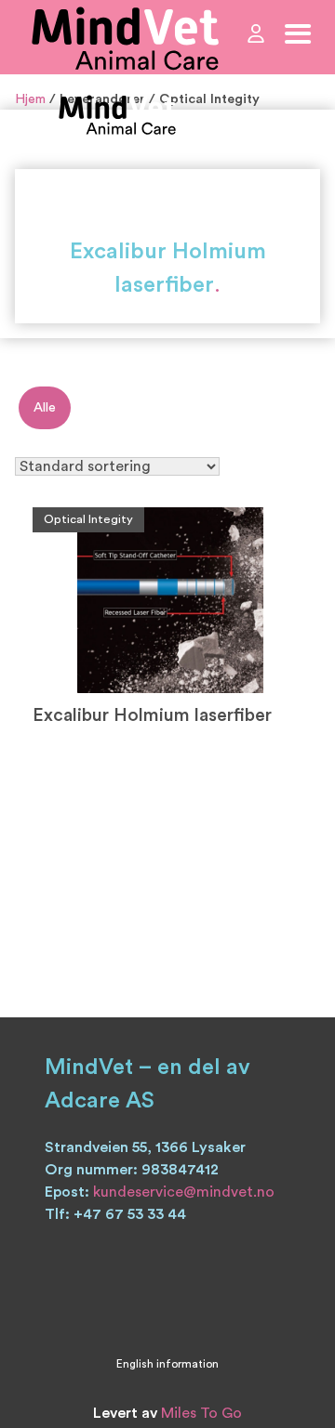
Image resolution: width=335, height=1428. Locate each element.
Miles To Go (201, 1413)
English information (167, 1363)
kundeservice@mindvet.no (184, 1192)
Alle (45, 407)
